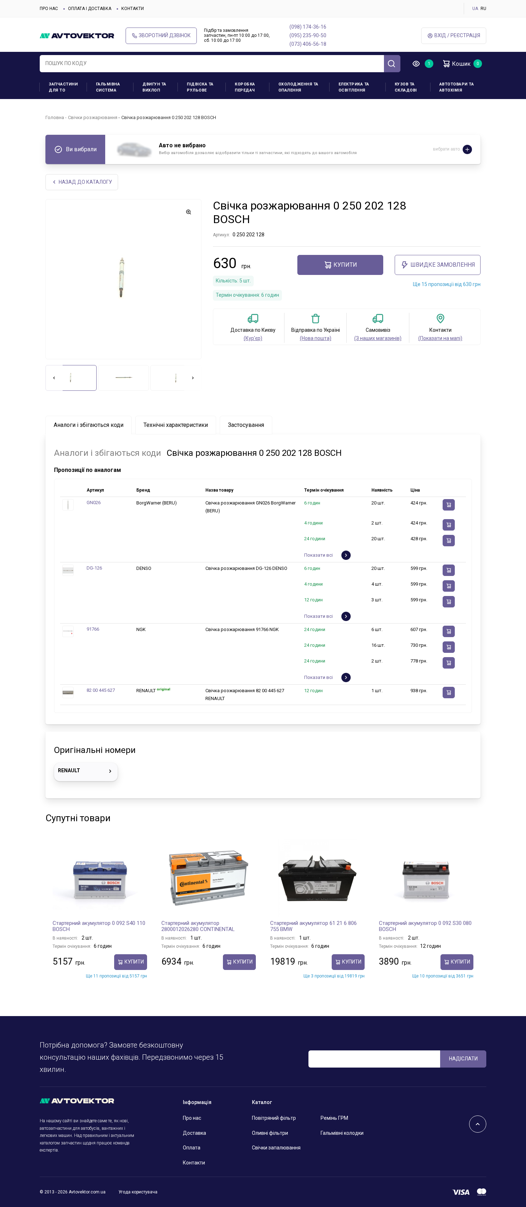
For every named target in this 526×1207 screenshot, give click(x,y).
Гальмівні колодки (342, 1133)
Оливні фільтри (270, 1133)
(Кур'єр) (253, 338)
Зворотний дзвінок (165, 35)
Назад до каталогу (85, 182)
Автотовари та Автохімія (456, 87)
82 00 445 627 (101, 690)
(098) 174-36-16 (307, 27)
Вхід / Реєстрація (457, 35)
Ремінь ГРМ (334, 1118)
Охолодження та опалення (298, 87)
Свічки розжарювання (92, 117)
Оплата (191, 1148)
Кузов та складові (406, 87)
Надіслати (463, 1058)
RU (483, 8)
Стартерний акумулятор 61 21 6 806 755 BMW (313, 926)
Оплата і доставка (89, 8)
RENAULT (69, 770)
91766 (93, 629)
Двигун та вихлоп (154, 87)
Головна (54, 117)
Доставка (194, 1133)
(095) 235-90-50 (307, 35)
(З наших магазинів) (377, 338)
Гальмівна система (108, 87)
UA (475, 8)
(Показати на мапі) (440, 338)
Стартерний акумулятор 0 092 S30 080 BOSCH (425, 926)
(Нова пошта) (315, 338)
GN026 (94, 502)
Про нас (49, 8)
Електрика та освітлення (354, 87)
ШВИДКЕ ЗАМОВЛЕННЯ (442, 264)
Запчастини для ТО (63, 87)
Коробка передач (245, 87)
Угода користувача (137, 1191)
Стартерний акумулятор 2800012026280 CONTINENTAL (198, 926)
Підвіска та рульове (200, 87)
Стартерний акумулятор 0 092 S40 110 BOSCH (99, 926)
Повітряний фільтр (274, 1118)
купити (345, 264)
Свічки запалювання (276, 1148)
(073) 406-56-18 (307, 44)
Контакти (132, 8)
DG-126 (94, 568)
